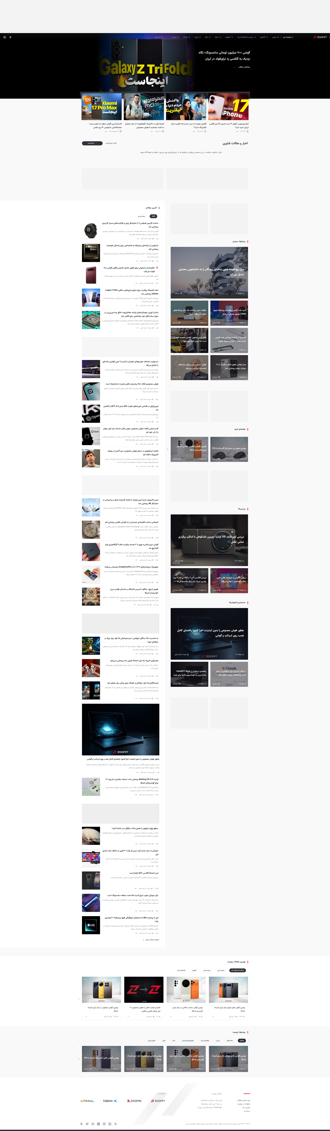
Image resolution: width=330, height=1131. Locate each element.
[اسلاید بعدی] (167, 449)
